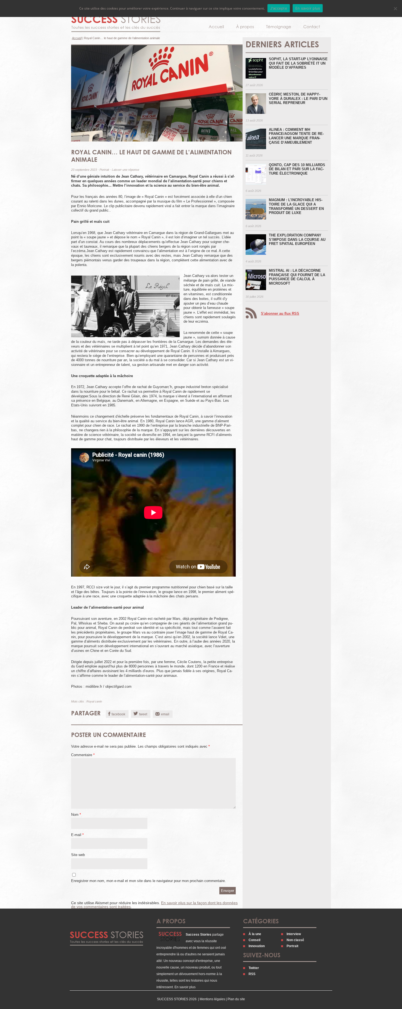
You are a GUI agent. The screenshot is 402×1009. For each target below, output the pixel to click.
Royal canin (94, 701)
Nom (76, 815)
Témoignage (278, 26)
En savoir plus (185, 987)
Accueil (216, 26)
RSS (252, 974)
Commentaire (83, 755)
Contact (311, 26)
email (165, 714)
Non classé (295, 940)
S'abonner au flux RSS (280, 313)
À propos (245, 26)
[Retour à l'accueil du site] (116, 23)
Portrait (104, 169)
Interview (294, 934)
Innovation (257, 946)
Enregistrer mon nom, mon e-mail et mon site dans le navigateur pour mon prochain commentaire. (148, 881)
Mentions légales (212, 999)
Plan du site (236, 999)
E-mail (77, 835)
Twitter (254, 968)
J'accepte (278, 8)
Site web (78, 855)
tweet (143, 714)
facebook (118, 714)
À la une (255, 934)
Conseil (254, 940)
